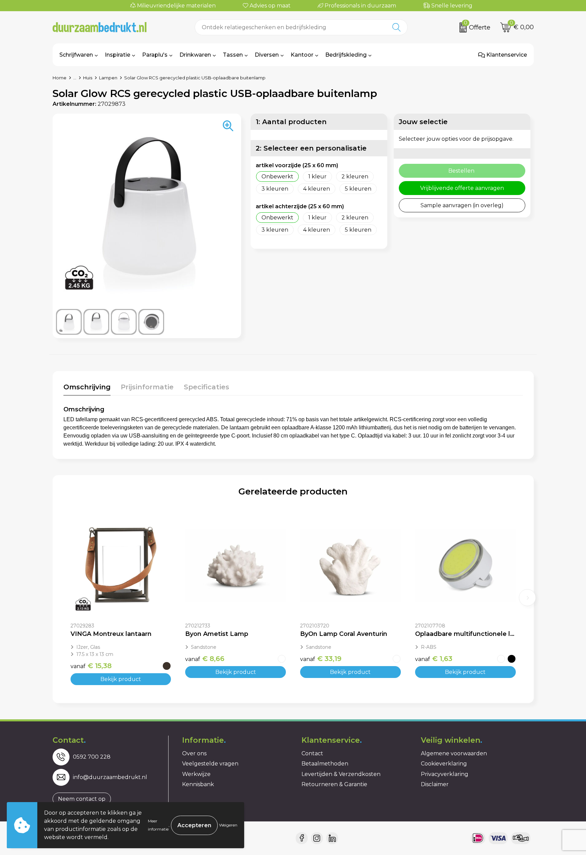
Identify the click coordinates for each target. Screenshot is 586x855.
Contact (312, 753)
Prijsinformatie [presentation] (147, 387)
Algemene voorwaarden (454, 753)
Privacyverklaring (444, 774)
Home (59, 77)
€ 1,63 (433, 659)
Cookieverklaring (444, 763)
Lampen (108, 77)
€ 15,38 (91, 666)
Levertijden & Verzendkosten (340, 774)
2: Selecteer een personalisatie (311, 148)
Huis (87, 77)
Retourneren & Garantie (334, 784)
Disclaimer (435, 784)
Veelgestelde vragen (210, 763)
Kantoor (302, 55)
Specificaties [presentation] (206, 387)
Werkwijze (196, 774)
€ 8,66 (204, 659)
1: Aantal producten (291, 122)
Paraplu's (155, 55)
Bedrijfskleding (346, 55)
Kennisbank (198, 784)
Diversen (267, 55)
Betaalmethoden (324, 763)
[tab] (87, 388)
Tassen (233, 55)
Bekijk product (120, 679)
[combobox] (290, 27)
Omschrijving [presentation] (87, 387)
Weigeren (228, 825)
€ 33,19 (320, 659)
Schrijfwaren (76, 55)
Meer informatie (158, 825)
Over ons (194, 753)
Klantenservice (506, 55)
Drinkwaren (195, 55)
